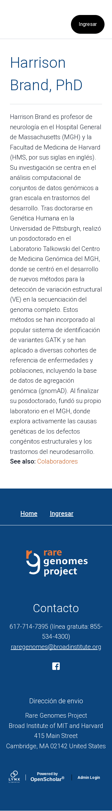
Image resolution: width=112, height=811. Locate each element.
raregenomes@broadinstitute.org (56, 647)
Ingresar (88, 24)
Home (29, 513)
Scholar (47, 777)
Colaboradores (57, 461)
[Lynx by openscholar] (19, 777)
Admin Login (88, 777)
